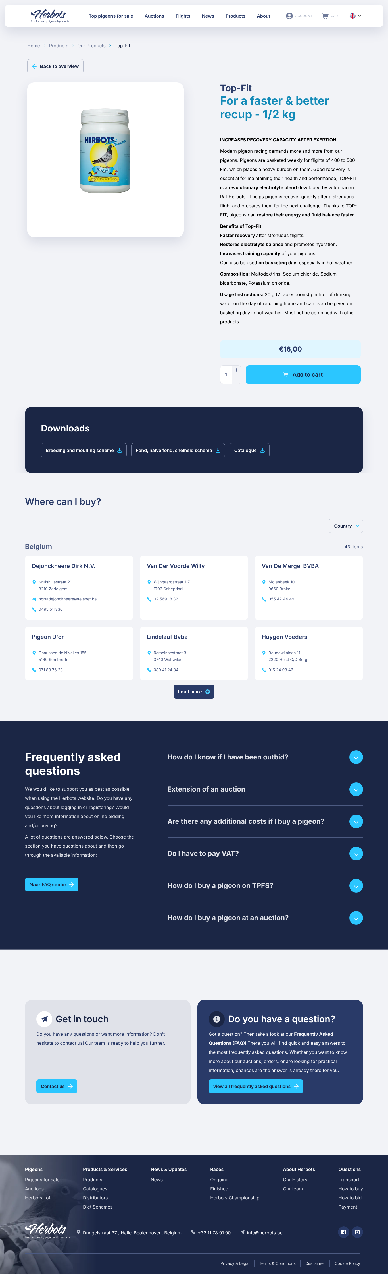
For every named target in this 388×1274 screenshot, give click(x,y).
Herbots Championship (234, 1198)
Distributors (95, 1198)
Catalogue (245, 450)
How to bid (350, 1198)
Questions (350, 1169)
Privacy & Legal (234, 1263)
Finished (219, 1189)
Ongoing (219, 1179)
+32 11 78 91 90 (214, 1233)
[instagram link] (357, 1232)
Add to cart (308, 374)
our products (91, 45)
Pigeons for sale (42, 1179)
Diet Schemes (97, 1207)
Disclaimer (315, 1263)
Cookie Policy (347, 1263)
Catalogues (95, 1189)
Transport (349, 1179)
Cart (331, 16)
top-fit (122, 45)
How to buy (351, 1189)
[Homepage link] (50, 16)
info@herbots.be (265, 1233)
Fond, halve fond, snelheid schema (174, 450)
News (157, 1179)
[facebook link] (343, 1232)
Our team (293, 1189)
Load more (190, 692)
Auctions (34, 1189)
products (58, 45)
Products (92, 1179)
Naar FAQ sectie (48, 884)
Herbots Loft (38, 1198)
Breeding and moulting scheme (80, 450)
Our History (295, 1179)
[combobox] (334, 526)
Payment (348, 1207)
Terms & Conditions (277, 1263)
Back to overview (59, 66)
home (33, 45)
